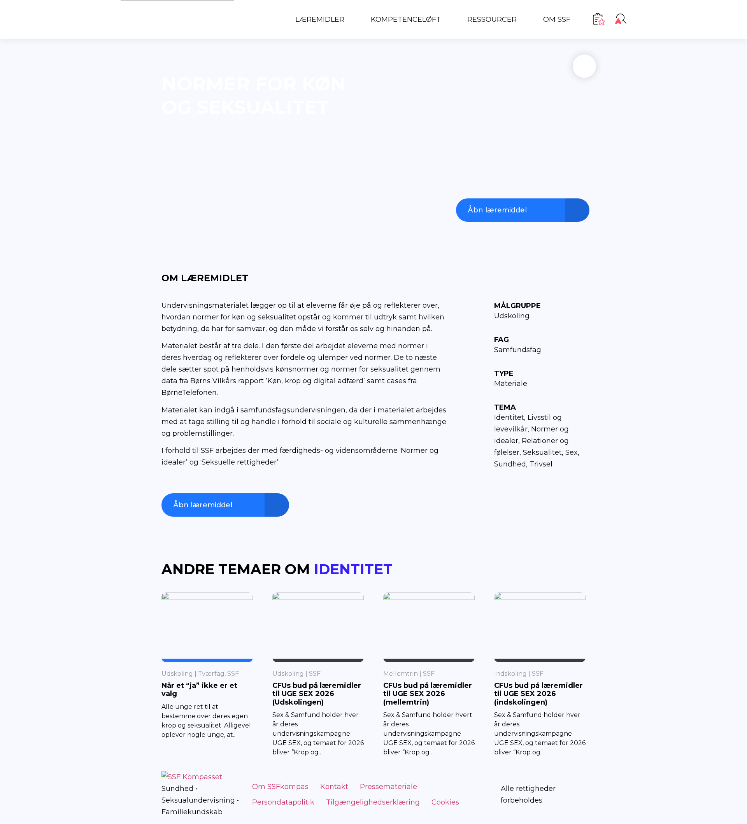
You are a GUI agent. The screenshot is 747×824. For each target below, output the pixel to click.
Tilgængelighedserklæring (373, 802)
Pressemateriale (388, 786)
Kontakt (334, 786)
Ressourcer (492, 19)
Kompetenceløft (406, 19)
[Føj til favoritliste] (584, 66)
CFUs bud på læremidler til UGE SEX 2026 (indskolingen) (538, 694)
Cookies (445, 802)
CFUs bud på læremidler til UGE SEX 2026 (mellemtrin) (427, 694)
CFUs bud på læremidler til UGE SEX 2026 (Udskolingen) (316, 694)
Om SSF (556, 19)
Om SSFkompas (280, 786)
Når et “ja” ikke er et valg (199, 689)
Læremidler (319, 19)
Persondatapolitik (283, 802)
